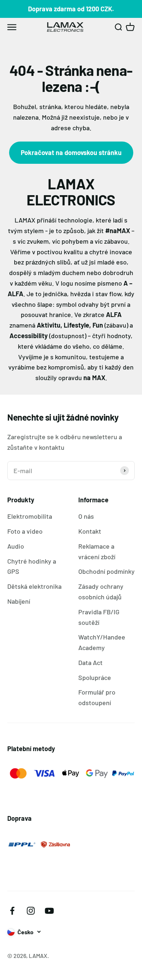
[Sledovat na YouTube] (49, 911)
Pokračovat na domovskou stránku (71, 152)
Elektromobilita (29, 516)
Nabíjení (18, 601)
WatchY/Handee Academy (101, 642)
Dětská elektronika (34, 586)
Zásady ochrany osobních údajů (100, 591)
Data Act (90, 662)
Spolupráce (94, 677)
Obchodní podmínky (106, 571)
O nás (86, 516)
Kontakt (89, 531)
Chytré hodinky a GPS (31, 566)
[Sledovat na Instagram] (31, 911)
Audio (15, 546)
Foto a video (25, 531)
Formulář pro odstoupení (96, 697)
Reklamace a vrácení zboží (96, 551)
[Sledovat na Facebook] (12, 911)
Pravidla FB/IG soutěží (98, 617)
